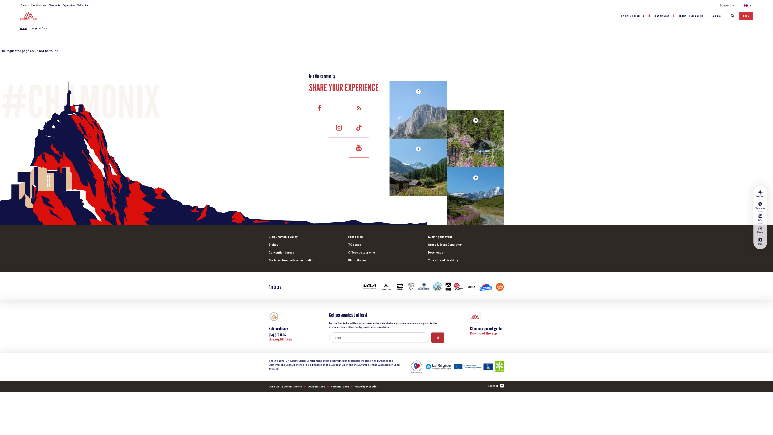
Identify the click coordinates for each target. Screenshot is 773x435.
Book (746, 16)
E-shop (273, 244)
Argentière (69, 5)
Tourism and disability (443, 260)
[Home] (29, 16)
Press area (355, 236)
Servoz (25, 5)
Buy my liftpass (280, 339)
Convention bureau (281, 252)
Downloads (435, 252)
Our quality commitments (285, 386)
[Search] (732, 15)
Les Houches (38, 5)
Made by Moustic (366, 386)
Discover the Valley (632, 16)
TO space (354, 244)
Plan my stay (661, 16)
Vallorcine (83, 5)
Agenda (716, 16)
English (746, 5)
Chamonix (54, 5)
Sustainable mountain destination (291, 260)
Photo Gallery (357, 260)
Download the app (483, 333)
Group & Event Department (446, 244)
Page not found (39, 28)
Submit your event (440, 236)
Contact (493, 385)
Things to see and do (691, 16)
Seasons (725, 5)
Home (23, 28)
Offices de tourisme (361, 252)
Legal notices (316, 386)
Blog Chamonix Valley (283, 236)
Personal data (340, 386)
